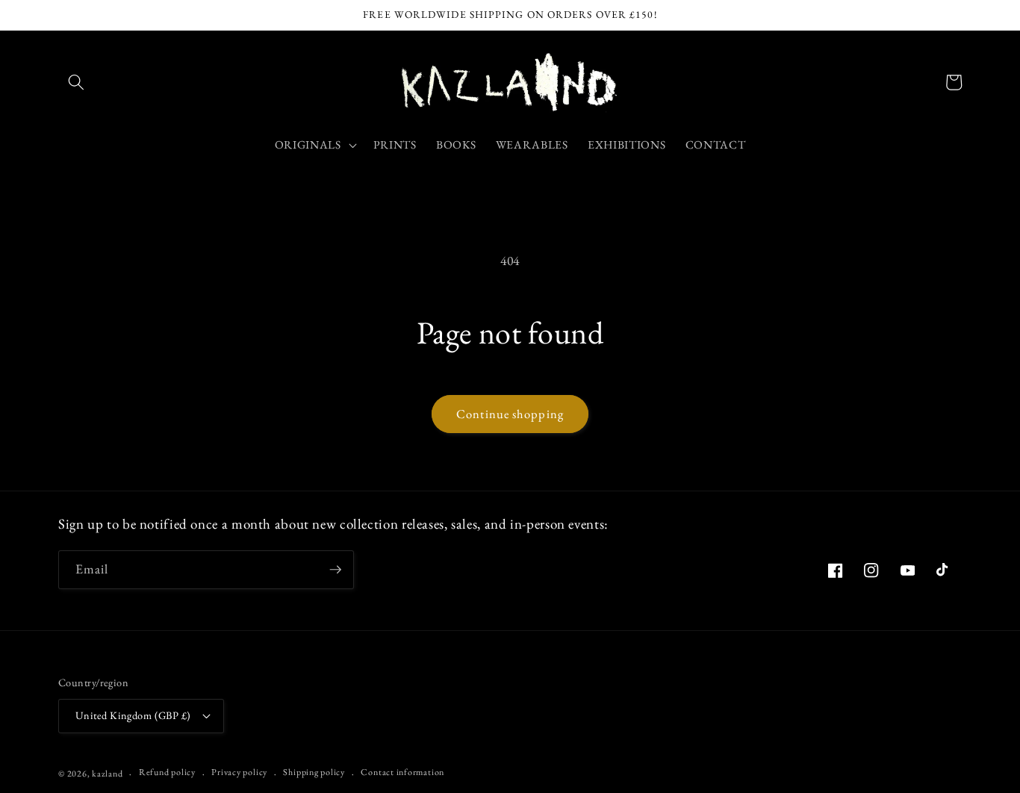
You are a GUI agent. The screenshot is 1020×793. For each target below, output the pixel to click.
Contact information (402, 772)
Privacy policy (239, 772)
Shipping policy (314, 772)
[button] (76, 82)
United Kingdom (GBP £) (133, 715)
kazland (107, 774)
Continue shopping (510, 413)
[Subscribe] (335, 569)
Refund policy (167, 772)
